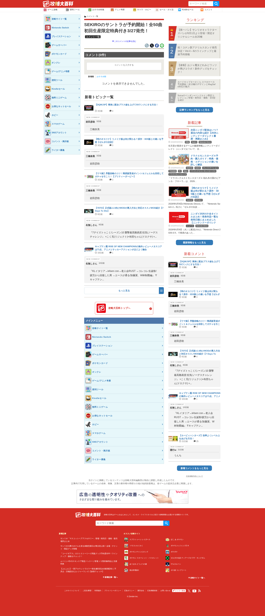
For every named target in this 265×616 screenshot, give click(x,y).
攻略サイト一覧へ (197, 578)
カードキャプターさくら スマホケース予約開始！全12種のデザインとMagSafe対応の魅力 (196, 84)
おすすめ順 (101, 76)
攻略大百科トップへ (119, 308)
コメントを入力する (124, 65)
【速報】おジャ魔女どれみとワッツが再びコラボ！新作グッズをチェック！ (197, 68)
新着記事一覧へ (111, 577)
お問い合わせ (165, 590)
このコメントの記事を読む (125, 41)
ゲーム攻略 (53, 9)
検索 (216, 3)
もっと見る (124, 290)
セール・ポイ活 (166, 9)
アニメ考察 (120, 9)
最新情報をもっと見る (194, 242)
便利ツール (75, 9)
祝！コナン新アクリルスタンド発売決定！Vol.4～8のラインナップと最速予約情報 (197, 51)
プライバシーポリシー (112, 590)
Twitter (189, 590)
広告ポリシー (129, 590)
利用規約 (97, 590)
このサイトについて (71, 590)
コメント (208, 9)
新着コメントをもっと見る (194, 468)
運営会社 (140, 590)
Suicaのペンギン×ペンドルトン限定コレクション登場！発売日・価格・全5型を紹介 (196, 97)
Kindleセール (188, 9)
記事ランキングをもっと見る (194, 109)
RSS (199, 590)
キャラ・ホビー (144, 9)
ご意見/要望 (87, 590)
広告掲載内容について (194, 476)
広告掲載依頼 (152, 590)
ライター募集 (180, 591)
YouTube (194, 591)
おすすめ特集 (98, 9)
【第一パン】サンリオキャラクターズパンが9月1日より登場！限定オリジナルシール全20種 (197, 33)
